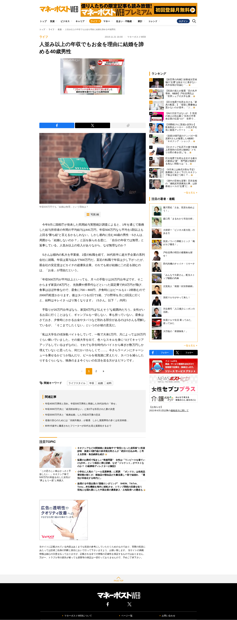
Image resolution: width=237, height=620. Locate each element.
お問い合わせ (168, 616)
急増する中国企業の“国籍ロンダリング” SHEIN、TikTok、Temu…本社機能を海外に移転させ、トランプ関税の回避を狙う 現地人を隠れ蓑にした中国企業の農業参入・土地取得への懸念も (110, 486)
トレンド (152, 21)
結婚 (100, 383)
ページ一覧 (127, 616)
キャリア (80, 21)
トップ (43, 21)
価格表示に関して (180, 410)
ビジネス (65, 21)
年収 (91, 383)
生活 (60, 29)
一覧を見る (189, 192)
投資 (52, 21)
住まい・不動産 (124, 21)
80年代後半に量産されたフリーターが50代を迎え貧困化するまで (78, 425)
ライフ (94, 21)
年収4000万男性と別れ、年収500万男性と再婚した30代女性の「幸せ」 (81, 403)
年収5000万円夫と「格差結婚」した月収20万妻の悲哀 (72, 414)
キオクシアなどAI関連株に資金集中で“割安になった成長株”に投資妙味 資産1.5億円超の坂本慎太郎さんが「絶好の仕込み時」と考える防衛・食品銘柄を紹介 (111, 451)
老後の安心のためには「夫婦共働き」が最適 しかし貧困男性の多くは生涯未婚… (87, 420)
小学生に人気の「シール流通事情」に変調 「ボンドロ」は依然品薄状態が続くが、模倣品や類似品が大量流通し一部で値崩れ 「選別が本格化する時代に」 (111, 474)
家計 (140, 21)
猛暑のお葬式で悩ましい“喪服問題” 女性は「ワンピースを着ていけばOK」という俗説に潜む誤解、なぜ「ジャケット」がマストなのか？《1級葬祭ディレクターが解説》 (111, 463)
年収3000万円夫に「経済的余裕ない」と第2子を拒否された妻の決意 (80, 409)
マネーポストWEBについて (78, 616)
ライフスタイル (77, 383)
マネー (106, 21)
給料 (109, 383)
